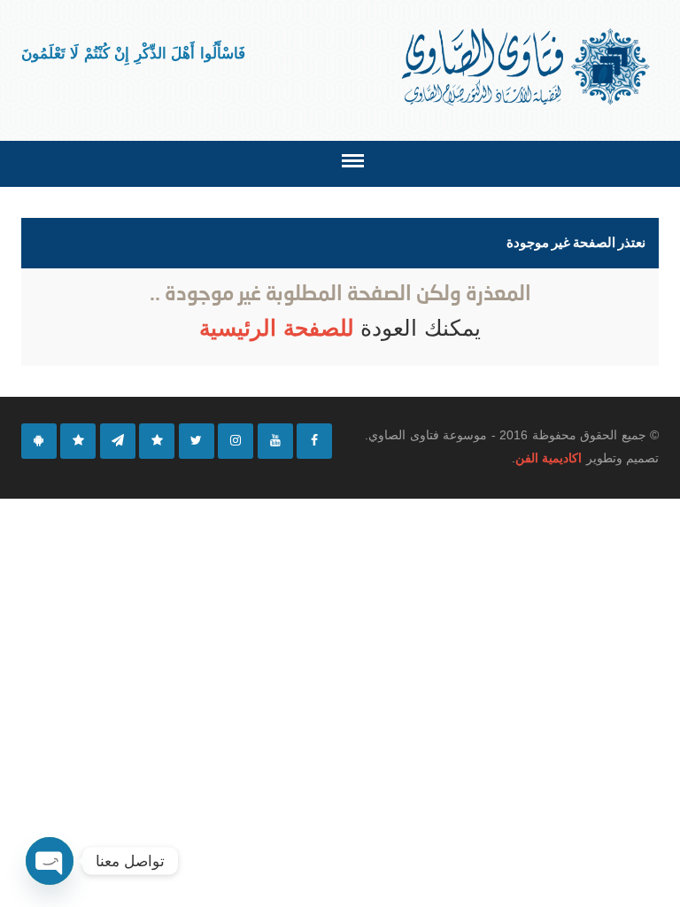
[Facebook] (314, 441)
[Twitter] (196, 441)
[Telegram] (117, 441)
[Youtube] (275, 441)
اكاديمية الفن (548, 458)
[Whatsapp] (78, 441)
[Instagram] (235, 441)
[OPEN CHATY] (49, 861)
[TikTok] (156, 441)
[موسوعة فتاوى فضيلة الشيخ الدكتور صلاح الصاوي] (527, 67)
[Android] (39, 441)
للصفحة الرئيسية (279, 327)
